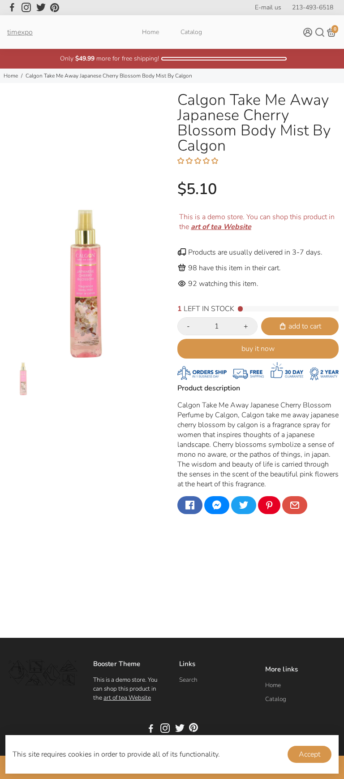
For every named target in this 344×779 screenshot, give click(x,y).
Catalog (191, 32)
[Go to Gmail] (294, 505)
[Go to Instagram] (26, 7)
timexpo (20, 32)
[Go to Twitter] (41, 7)
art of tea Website (127, 697)
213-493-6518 (312, 7)
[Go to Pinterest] (54, 7)
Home (150, 32)
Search (188, 679)
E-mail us (268, 7)
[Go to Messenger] (216, 505)
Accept (309, 754)
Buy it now (258, 349)
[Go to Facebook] (12, 7)
